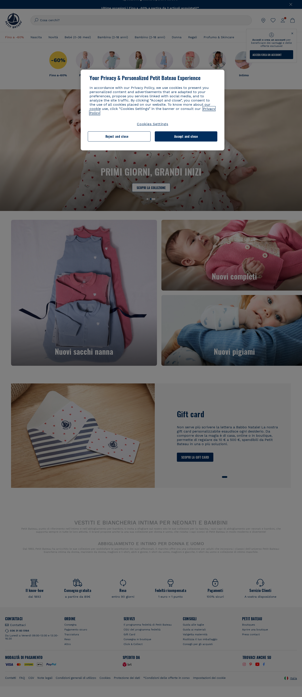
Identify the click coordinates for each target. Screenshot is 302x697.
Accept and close (186, 136)
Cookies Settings (152, 124)
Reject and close (116, 136)
